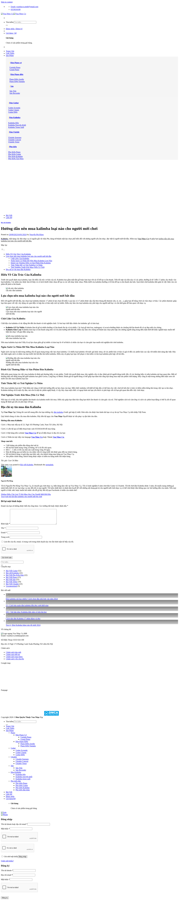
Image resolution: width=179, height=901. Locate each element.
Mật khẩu (5, 829)
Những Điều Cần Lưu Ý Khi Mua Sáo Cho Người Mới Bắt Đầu (26, 494)
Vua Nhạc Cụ (30, 433)
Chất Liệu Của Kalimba (20, 258)
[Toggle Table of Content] (3, 250)
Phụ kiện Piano (21, 783)
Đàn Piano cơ (16, 63)
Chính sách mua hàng (14, 657)
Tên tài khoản (7, 870)
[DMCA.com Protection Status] (51, 715)
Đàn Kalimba (14, 117)
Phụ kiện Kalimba (22, 788)
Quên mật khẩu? (7, 861)
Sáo (12, 86)
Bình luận (5, 524)
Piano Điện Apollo (27, 744)
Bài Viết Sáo (11, 579)
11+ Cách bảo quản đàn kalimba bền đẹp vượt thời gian (27, 605)
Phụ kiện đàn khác (23, 790)
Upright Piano (25, 737)
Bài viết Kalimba (6, 222)
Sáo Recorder (21, 770)
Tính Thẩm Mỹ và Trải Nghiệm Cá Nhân (26, 265)
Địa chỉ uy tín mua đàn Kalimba (18, 269)
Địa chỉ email (7, 875)
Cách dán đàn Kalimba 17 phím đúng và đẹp (23, 619)
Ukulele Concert (22, 761)
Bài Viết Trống (11, 582)
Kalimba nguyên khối (24, 777)
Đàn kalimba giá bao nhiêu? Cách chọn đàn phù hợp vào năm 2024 (32, 599)
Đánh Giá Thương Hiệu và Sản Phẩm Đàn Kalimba (31, 263)
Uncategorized (11, 586)
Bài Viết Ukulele (12, 584)
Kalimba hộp (21, 774)
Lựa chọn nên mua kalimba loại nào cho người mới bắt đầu (28, 256)
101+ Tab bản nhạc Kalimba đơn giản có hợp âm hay (26, 612)
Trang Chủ (10, 51)
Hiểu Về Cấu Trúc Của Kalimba (18, 254)
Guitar (13, 748)
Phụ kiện (13, 147)
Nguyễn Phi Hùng (36, 235)
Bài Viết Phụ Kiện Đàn (15, 575)
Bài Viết (9, 215)
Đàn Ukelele (14, 132)
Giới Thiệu (10, 53)
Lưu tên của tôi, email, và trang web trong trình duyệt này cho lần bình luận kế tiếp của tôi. (39, 542)
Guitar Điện (20, 755)
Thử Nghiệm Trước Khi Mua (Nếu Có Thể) (28, 267)
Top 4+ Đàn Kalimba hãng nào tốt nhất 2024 (23, 625)
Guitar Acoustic (22, 750)
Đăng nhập (22, 857)
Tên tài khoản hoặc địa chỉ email (14, 824)
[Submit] (7, 25)
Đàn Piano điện (16, 74)
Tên (3, 528)
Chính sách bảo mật (13, 652)
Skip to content (7, 2)
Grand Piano (25, 739)
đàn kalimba (58, 412)
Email (4, 532)
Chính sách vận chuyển (15, 659)
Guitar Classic (21, 752)
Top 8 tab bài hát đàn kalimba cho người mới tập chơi (21, 496)
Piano (13, 733)
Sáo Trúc (19, 768)
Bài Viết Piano (11, 577)
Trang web (5, 537)
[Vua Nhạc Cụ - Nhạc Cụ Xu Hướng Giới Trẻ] (13, 14)
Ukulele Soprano (22, 759)
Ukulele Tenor (21, 763)
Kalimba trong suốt (23, 779)
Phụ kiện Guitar (22, 785)
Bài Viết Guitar (12, 571)
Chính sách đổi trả (13, 654)
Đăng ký (5, 898)
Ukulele (14, 757)
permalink (49, 465)
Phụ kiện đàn (16, 781)
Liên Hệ (9, 218)
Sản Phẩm (10, 55)
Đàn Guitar (14, 103)
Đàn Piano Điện (22, 741)
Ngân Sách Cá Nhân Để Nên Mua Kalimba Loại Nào (31, 261)
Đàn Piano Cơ (21, 735)
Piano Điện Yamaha (28, 746)
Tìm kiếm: (10, 22)
